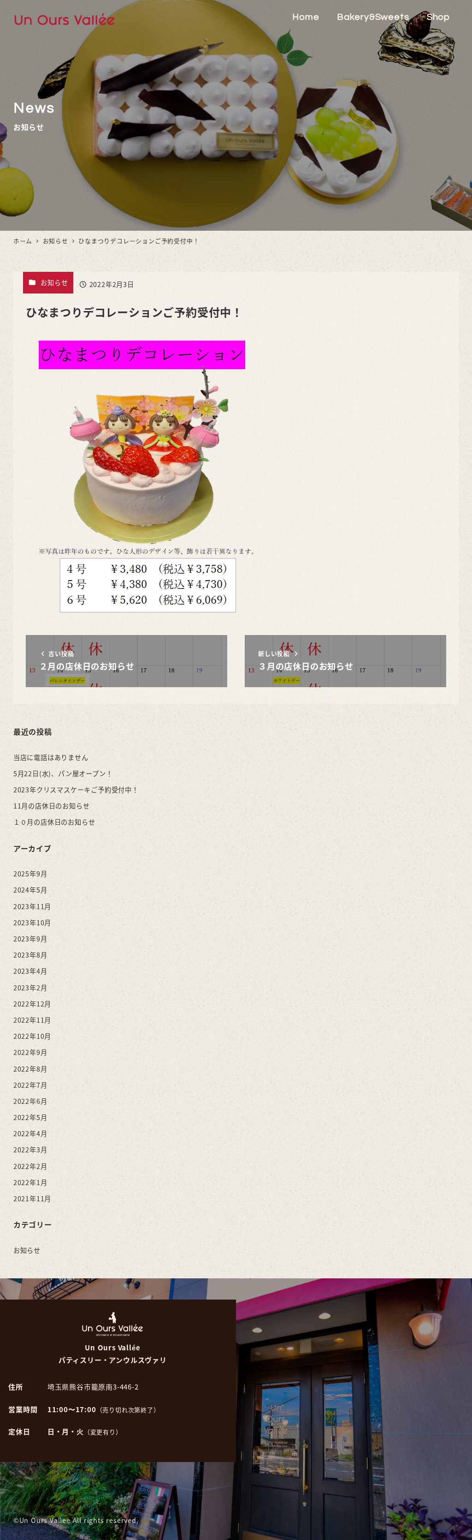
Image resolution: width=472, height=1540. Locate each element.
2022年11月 (32, 1020)
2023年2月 (30, 987)
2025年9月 (30, 873)
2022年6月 (30, 1101)
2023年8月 (30, 954)
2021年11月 (32, 1198)
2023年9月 (30, 938)
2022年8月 (30, 1068)
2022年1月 (30, 1182)
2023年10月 (32, 922)
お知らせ (54, 282)
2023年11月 (32, 906)
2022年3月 (30, 1149)
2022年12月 (32, 1003)
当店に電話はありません (50, 757)
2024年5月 (30, 889)
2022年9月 (30, 1052)
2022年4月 (30, 1133)
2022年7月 (30, 1085)
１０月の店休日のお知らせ (54, 822)
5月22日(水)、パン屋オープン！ (63, 773)
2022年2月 (30, 1166)
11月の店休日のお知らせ (51, 805)
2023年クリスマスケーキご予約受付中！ (76, 789)
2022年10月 (32, 1036)
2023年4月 (30, 971)
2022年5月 (30, 1117)
